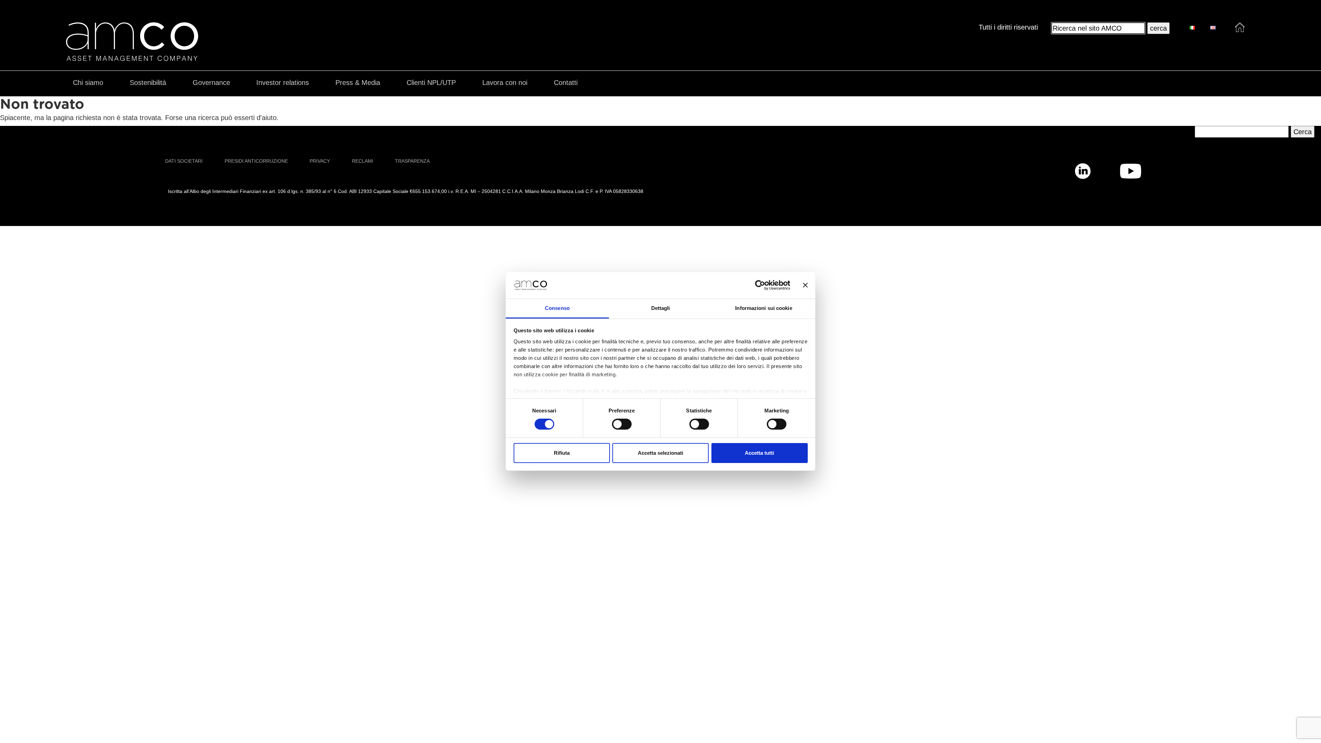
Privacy (320, 161)
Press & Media (357, 82)
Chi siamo (88, 82)
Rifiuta (562, 453)
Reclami (362, 161)
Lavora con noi (504, 82)
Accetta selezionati (660, 453)
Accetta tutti (759, 453)
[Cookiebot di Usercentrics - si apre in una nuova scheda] (760, 285)
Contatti (566, 82)
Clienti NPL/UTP (431, 82)
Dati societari (184, 161)
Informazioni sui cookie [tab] (763, 308)
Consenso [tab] (557, 308)
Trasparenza (412, 161)
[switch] (622, 424)
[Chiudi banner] (805, 285)
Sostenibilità (148, 82)
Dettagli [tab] (660, 308)
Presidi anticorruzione (256, 161)
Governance (211, 82)
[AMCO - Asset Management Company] (132, 57)
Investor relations (282, 82)
